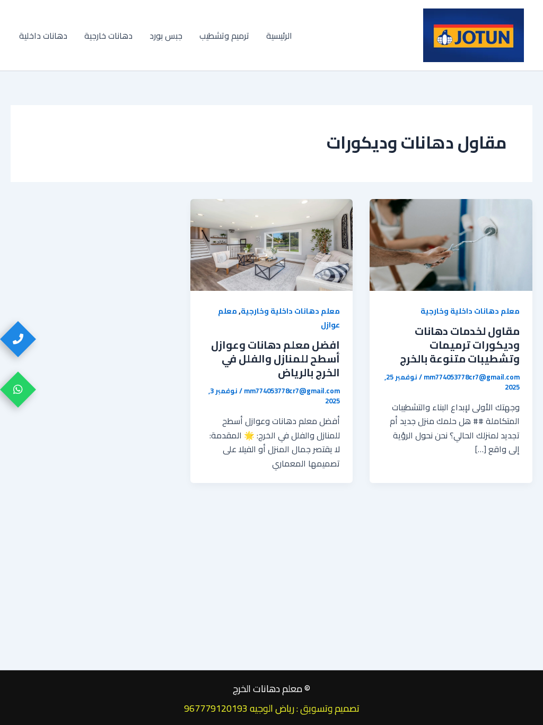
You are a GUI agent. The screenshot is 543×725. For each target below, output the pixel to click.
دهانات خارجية (108, 36)
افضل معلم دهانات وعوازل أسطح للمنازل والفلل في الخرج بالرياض (275, 358)
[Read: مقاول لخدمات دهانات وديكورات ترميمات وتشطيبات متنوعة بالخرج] (451, 244)
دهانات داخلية (43, 36)
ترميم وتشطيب (224, 36)
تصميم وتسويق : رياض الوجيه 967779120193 (272, 708)
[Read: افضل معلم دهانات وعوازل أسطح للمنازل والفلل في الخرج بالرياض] (271, 244)
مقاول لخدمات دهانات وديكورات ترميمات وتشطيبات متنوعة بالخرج (460, 344)
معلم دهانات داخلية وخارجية (470, 311)
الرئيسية (279, 36)
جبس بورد (166, 36)
